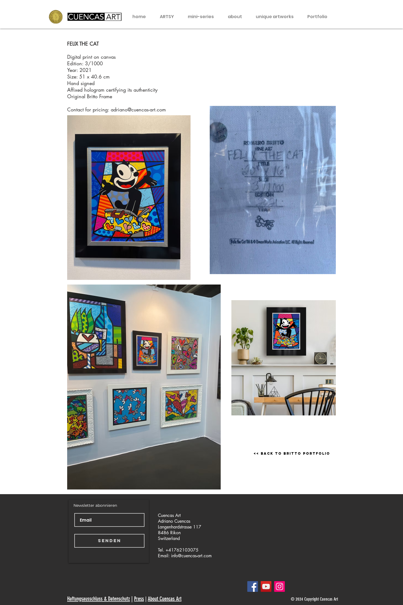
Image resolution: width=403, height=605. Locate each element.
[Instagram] (279, 586)
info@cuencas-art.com (191, 556)
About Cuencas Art (164, 598)
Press (139, 598)
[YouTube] (266, 586)
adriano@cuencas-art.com (138, 109)
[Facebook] (252, 586)
